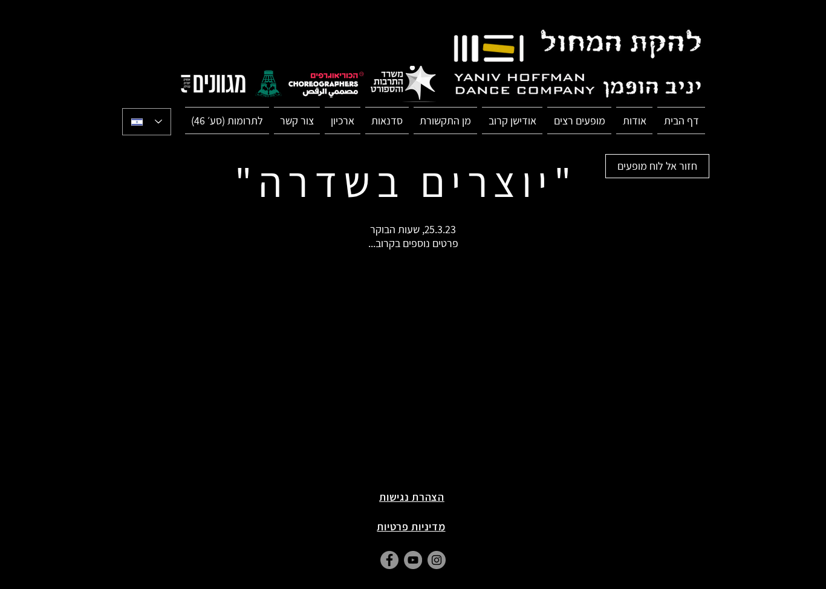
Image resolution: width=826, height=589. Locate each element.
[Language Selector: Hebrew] (146, 121)
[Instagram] (437, 560)
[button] (579, 120)
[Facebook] (389, 560)
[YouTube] (413, 560)
